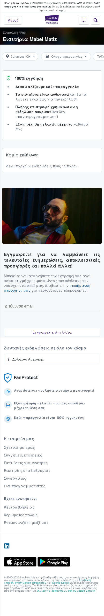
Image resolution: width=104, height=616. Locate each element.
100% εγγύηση (29, 78)
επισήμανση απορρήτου (30, 582)
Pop (23, 32)
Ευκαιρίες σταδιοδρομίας (27, 470)
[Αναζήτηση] (95, 20)
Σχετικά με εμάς (19, 447)
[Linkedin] (7, 546)
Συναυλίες (10, 32)
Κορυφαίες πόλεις (20, 515)
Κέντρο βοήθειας (19, 507)
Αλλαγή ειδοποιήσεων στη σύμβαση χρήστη (66, 590)
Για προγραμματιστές (24, 486)
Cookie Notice (60, 582)
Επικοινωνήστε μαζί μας (26, 522)
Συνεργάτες (15, 478)
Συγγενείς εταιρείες (23, 455)
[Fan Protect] (21, 378)
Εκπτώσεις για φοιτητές (26, 463)
